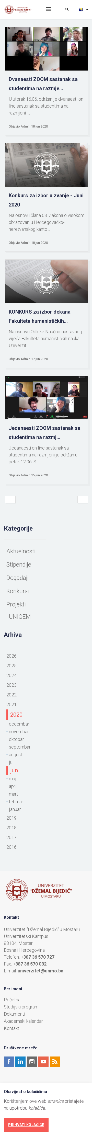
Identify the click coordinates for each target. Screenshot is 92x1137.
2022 (11, 694)
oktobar (16, 739)
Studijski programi (22, 1007)
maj (12, 778)
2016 (11, 847)
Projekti (16, 604)
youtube (43, 1061)
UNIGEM (20, 616)
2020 (16, 714)
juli (12, 762)
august (15, 754)
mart (13, 794)
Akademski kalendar (23, 1021)
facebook (9, 1061)
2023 (11, 685)
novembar (19, 731)
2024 (11, 675)
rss (55, 1061)
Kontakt (11, 1028)
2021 (11, 704)
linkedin (20, 1061)
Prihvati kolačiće (26, 1125)
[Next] (82, 499)
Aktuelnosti (21, 551)
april (13, 786)
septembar (20, 747)
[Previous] (10, 499)
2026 (11, 656)
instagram (32, 1061)
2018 (11, 827)
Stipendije (18, 564)
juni (15, 770)
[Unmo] (21, 9)
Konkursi (17, 591)
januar (15, 809)
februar (16, 801)
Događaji (17, 578)
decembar (19, 724)
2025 (11, 665)
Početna (12, 999)
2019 (11, 818)
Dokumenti (14, 1014)
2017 (11, 837)
